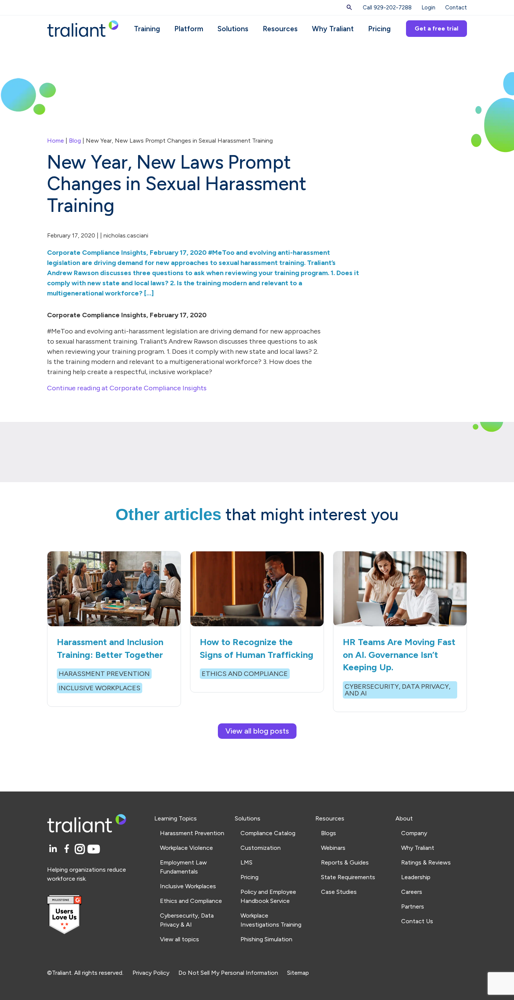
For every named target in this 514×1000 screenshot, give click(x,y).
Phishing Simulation (266, 939)
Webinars (333, 847)
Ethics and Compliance (191, 900)
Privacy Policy (150, 972)
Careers (411, 891)
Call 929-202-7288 (387, 7)
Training (147, 28)
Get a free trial (436, 28)
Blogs (328, 833)
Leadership (415, 877)
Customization (260, 847)
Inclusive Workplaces (188, 886)
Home (55, 140)
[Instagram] (81, 849)
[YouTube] (93, 849)
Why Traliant (333, 28)
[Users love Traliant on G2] (96, 915)
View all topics (179, 939)
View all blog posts (257, 730)
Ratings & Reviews (426, 862)
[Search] (349, 7)
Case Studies (339, 891)
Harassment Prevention (192, 833)
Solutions (232, 28)
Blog (75, 140)
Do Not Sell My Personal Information (228, 972)
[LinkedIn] (54, 849)
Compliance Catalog (267, 833)
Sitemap (298, 972)
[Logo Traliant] (83, 28)
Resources (280, 28)
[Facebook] (68, 849)
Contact (456, 7)
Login (428, 7)
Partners (412, 906)
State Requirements (348, 877)
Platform (188, 28)
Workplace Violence (186, 847)
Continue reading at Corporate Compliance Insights (127, 388)
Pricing (379, 28)
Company (414, 833)
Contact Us (417, 921)
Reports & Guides (345, 862)
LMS (246, 862)
